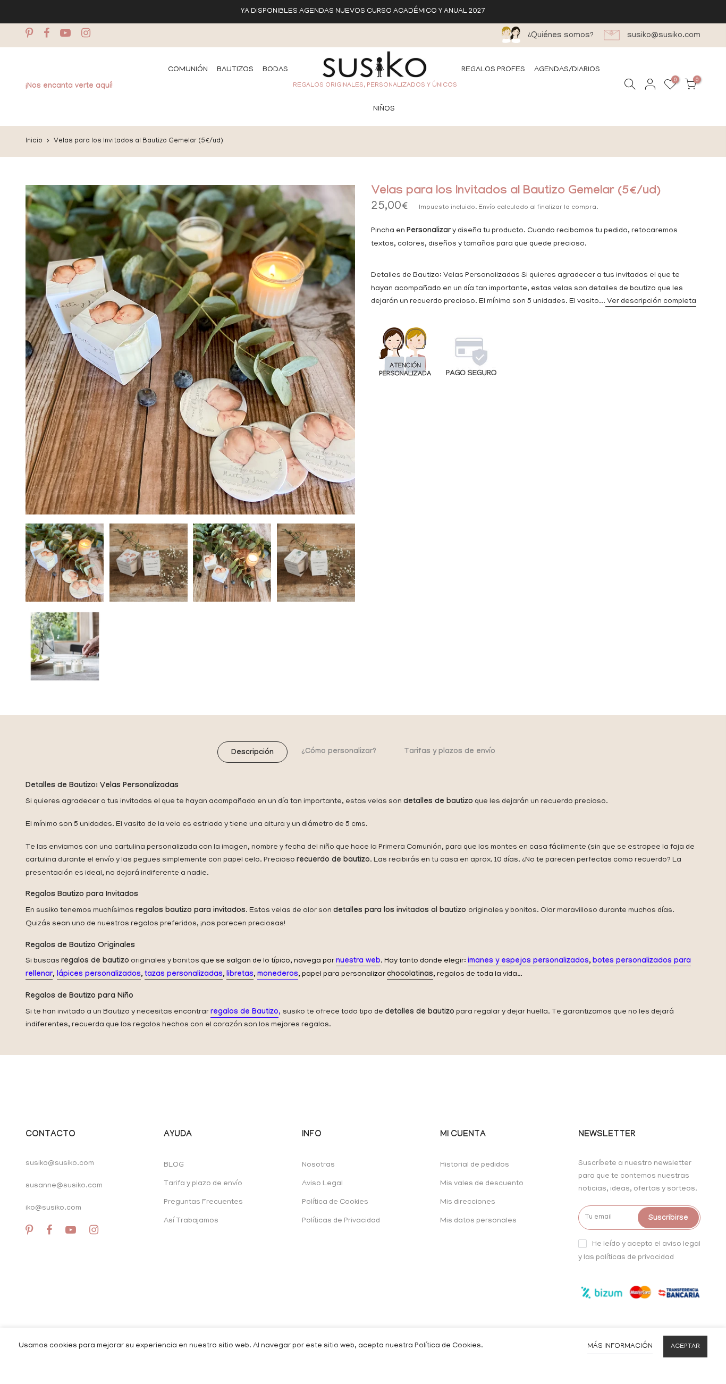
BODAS (275, 70)
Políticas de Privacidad (341, 1221)
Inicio (34, 141)
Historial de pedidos (474, 1165)
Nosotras (318, 1165)
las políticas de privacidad (629, 1258)
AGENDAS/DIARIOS (567, 70)
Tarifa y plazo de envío (203, 1184)
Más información (620, 1347)
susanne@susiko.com (64, 1186)
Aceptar (685, 1346)
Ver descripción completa (650, 302)
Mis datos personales (478, 1221)
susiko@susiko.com (60, 1164)
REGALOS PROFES (493, 70)
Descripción (252, 753)
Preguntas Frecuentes (203, 1202)
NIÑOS (384, 109)
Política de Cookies (335, 1202)
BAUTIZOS (235, 70)
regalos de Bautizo (244, 1012)
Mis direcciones (467, 1202)
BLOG (174, 1165)
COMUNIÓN (188, 70)
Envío (487, 207)
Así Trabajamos (191, 1221)
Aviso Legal (322, 1184)
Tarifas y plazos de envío (449, 752)
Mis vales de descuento (482, 1184)
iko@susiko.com (53, 1208)
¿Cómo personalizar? (338, 752)
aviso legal (681, 1244)
